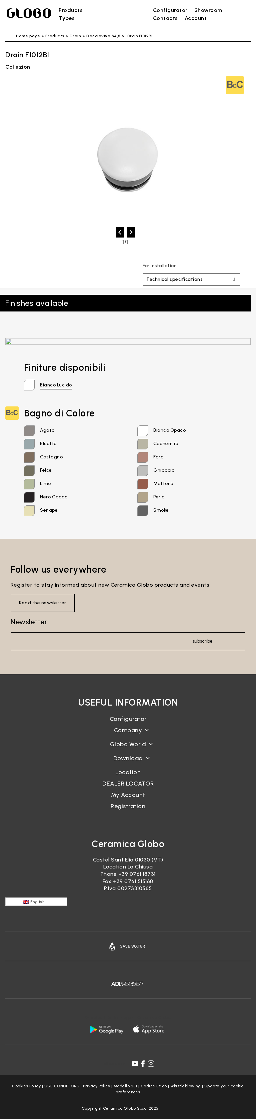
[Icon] (128, 946)
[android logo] (106, 1029)
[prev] (120, 232)
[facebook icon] (143, 1063)
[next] (131, 232)
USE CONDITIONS (62, 1086)
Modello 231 (125, 1086)
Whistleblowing (185, 1086)
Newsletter (29, 621)
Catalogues (128, 763)
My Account (128, 795)
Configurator (128, 719)
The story (128, 735)
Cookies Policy (26, 1086)
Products (54, 36)
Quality (128, 749)
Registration (128, 806)
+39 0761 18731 (137, 874)
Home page (28, 36)
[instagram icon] (151, 1063)
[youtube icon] (135, 1063)
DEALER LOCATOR (128, 783)
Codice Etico (154, 1086)
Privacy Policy (96, 1086)
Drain (75, 36)
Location (128, 772)
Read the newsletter (42, 603)
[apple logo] (149, 1029)
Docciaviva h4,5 (103, 36)
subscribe (203, 641)
